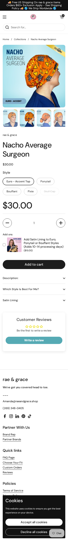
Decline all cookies (34, 532)
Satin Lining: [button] (10, 300)
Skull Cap (49, 191)
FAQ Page (9, 457)
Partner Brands (12, 439)
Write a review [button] (34, 340)
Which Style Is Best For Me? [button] (21, 289)
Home (6, 39)
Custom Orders (12, 467)
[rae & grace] (33, 17)
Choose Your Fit (13, 462)
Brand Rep (9, 434)
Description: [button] (10, 278)
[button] (61, 17)
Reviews (8, 472)
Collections (20, 39)
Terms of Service (13, 490)
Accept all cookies (34, 522)
